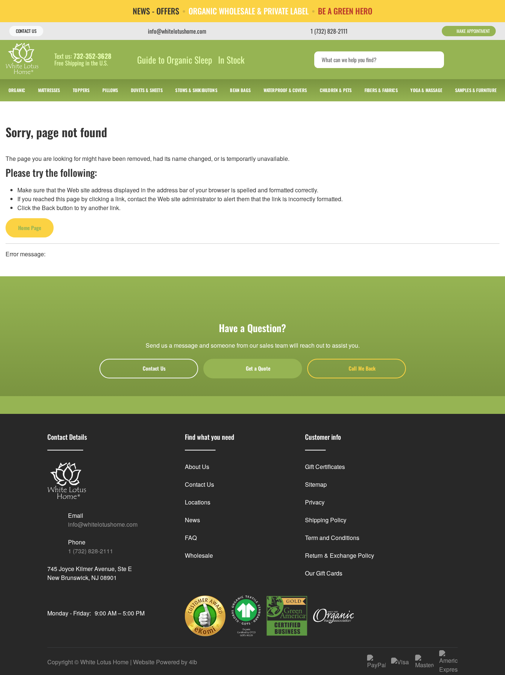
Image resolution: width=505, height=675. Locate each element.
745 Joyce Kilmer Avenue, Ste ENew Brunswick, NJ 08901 (89, 573)
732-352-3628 (92, 56)
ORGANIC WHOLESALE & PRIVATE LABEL (249, 11)
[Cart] (491, 59)
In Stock (231, 59)
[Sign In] (464, 59)
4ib (193, 662)
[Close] (493, 11)
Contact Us (26, 31)
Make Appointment (473, 31)
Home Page (29, 228)
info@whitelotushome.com (103, 524)
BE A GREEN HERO (345, 11)
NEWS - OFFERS (156, 11)
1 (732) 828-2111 (90, 551)
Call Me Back (362, 368)
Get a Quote (258, 368)
